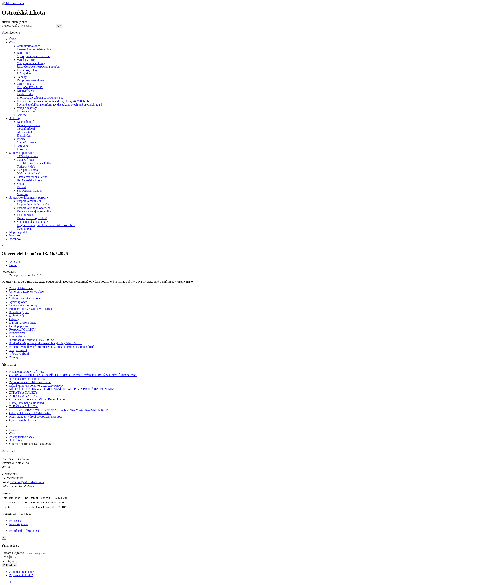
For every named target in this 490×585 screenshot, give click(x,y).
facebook (15, 239)
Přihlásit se (15, 520)
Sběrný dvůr (24, 73)
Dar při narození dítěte (30, 80)
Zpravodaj (23, 145)
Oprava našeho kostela (23, 420)
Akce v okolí (25, 132)
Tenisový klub (25, 159)
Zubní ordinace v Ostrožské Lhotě (30, 382)
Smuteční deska (26, 142)
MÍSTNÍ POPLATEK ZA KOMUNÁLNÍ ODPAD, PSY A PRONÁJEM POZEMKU (62, 389)
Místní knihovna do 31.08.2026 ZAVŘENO (36, 385)
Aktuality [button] (14, 118)
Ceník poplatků (26, 83)
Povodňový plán (27, 70)
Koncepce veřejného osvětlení (35, 211)
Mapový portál (18, 232)
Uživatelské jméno (13, 553)
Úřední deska (25, 94)
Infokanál (22, 149)
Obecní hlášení (26, 128)
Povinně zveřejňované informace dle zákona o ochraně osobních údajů (59, 104)
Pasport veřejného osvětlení (33, 207)
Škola (20, 183)
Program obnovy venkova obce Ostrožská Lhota (46, 225)
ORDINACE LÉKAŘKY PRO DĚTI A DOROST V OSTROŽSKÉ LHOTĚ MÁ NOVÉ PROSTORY (73, 375)
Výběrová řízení (26, 111)
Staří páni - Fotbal (27, 170)
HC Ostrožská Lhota (29, 180)
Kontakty (14, 235)
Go (59, 25)
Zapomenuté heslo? (21, 575)
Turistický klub (26, 166)
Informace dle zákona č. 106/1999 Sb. (40, 97)
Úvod (12, 39)
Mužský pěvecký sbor (30, 173)
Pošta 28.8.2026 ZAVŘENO (26, 371)
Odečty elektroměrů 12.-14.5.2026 (30, 413)
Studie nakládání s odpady (33, 221)
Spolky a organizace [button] (21, 152)
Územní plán (24, 228)
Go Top (6, 581)
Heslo (5, 557)
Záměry (21, 114)
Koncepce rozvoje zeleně (32, 218)
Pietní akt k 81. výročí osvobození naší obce (35, 416)
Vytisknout (15, 261)
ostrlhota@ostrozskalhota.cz (27, 482)
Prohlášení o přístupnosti (24, 530)
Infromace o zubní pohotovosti (27, 378)
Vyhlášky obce (26, 59)
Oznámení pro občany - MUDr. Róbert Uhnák (37, 399)
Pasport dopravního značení (33, 204)
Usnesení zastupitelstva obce (34, 49)
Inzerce (21, 139)
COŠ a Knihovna (27, 156)
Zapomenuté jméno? (21, 571)
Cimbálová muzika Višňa (32, 176)
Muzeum (22, 194)
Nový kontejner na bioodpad (26, 402)
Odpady (22, 77)
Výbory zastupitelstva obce (33, 56)
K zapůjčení (24, 135)
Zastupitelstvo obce (28, 45)
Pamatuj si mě (10, 561)
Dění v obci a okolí (28, 125)
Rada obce (23, 52)
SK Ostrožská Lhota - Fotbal (34, 163)
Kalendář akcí (25, 121)
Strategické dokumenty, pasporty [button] (29, 197)
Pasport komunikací (29, 201)
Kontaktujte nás (18, 524)
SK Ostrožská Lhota (29, 190)
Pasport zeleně (25, 214)
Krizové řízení (25, 90)
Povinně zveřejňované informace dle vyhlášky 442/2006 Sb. (53, 101)
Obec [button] (12, 42)
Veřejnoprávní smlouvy (31, 63)
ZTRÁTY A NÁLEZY (23, 392)
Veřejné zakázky (27, 108)
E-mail (13, 265)
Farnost (21, 187)
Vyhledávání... (10, 25)
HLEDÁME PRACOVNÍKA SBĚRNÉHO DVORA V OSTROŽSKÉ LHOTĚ (58, 409)
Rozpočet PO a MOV (30, 87)
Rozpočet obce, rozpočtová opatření (38, 66)
